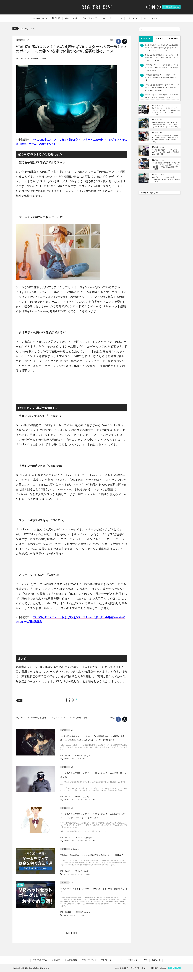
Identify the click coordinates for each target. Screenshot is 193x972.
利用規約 (154, 968)
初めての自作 (71, 18)
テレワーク (106, 18)
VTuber (71, 874)
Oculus (67, 718)
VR (145, 18)
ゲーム (119, 18)
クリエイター (133, 18)
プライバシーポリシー (140, 968)
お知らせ (155, 18)
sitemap (163, 968)
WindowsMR (90, 800)
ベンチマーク (173, 38)
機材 (85, 718)
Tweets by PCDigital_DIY (148, 193)
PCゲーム (159, 38)
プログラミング (89, 18)
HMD (67, 915)
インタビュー (145, 38)
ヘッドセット (79, 915)
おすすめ (78, 718)
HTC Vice (60, 718)
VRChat (82, 800)
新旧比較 (56, 18)
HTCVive (68, 759)
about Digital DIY (122, 968)
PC (80, 759)
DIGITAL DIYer (40, 18)
